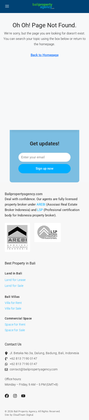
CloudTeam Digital (23, 415)
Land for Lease (15, 280)
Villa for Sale (13, 308)
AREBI (41, 204)
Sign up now (44, 168)
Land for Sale (14, 285)
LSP (40, 210)
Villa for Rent (13, 303)
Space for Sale (15, 330)
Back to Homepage (45, 55)
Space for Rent (15, 324)
